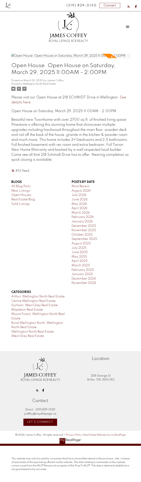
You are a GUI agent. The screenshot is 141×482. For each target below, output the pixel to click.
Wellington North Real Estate (39, 84)
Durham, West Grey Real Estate (34, 305)
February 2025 (83, 269)
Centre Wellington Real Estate (33, 301)
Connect (110, 5)
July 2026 (79, 195)
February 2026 (83, 217)
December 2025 (84, 226)
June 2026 (80, 199)
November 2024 (84, 283)
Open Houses (21, 195)
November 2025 (84, 230)
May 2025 (79, 256)
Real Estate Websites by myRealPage (105, 435)
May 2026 (79, 204)
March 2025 (81, 265)
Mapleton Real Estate (27, 309)
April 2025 (80, 261)
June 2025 (80, 252)
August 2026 (81, 190)
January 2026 (82, 221)
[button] (128, 6)
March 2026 (81, 212)
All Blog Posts (21, 186)
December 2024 (84, 278)
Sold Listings (20, 204)
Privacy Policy (74, 435)
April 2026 (79, 208)
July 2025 (79, 247)
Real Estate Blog (23, 199)
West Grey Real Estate (27, 336)
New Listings (20, 190)
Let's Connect (40, 422)
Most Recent (80, 186)
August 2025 (81, 243)
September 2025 (84, 239)
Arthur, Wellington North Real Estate (38, 296)
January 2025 (82, 274)
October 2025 (82, 234)
